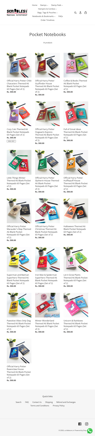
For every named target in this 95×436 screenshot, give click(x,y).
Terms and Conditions (39, 405)
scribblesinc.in (69, 430)
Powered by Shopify (81, 430)
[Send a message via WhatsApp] (90, 431)
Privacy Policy (59, 405)
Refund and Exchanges (66, 402)
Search (18, 402)
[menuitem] (35, 5)
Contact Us (37, 402)
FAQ (27, 402)
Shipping (49, 402)
